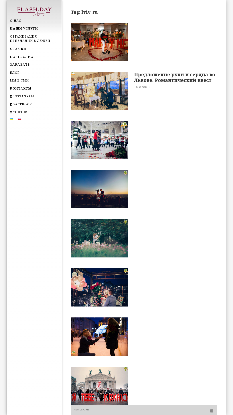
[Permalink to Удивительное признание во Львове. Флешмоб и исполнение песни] (99, 140)
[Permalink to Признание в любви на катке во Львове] (99, 336)
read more (141, 86)
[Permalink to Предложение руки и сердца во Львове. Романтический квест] (99, 91)
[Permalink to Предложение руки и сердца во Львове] (99, 386)
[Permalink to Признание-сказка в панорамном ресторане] (99, 42)
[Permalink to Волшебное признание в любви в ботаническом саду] (99, 238)
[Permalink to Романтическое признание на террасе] (99, 287)
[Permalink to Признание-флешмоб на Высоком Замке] (99, 189)
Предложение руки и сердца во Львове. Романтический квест (174, 77)
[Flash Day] (34, 11)
